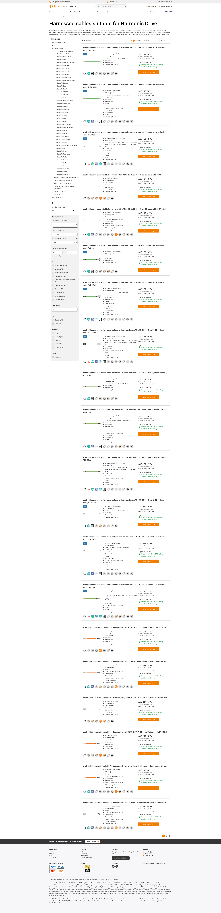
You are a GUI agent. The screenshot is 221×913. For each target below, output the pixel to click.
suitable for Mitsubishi (63, 139)
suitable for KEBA (61, 121)
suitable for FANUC (62, 95)
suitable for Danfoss (62, 83)
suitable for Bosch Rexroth (64, 77)
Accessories (58, 194)
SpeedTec (58, 357)
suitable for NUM (61, 148)
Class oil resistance (58, 231)
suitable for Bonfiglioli (62, 74)
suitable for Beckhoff (62, 68)
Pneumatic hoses (57, 197)
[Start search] (125, 6)
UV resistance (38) (60, 300)
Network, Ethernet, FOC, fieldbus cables (66, 178)
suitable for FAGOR (62, 92)
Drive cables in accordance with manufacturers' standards (93, 16)
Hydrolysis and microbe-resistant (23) (65, 281)
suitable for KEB (61, 118)
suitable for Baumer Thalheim (65, 62)
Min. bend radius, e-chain (59, 238)
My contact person (155, 12)
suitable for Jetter (61, 116)
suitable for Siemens (62, 166)
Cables (54, 45)
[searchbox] (109, 6)
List (131, 41)
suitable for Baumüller (62, 65)
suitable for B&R (61, 59)
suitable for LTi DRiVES (63, 136)
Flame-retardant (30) (61, 273)
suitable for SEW (61, 163)
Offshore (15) (59, 289)
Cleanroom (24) (59, 292)
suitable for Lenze (61, 130)
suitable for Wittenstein (63, 175)
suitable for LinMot (62, 133)
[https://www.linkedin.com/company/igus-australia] (116, 866)
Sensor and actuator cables (62, 184)
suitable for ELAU (61, 89)
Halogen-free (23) (60, 276)
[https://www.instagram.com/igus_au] (113, 866)
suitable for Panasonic (63, 154)
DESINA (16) (59, 337)
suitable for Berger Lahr (63, 71)
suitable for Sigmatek (62, 169)
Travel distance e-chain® (59, 220)
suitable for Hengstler (62, 110)
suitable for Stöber (61, 172)
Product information (75, 12)
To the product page (149, 72)
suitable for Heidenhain (63, 104)
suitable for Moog (61, 142)
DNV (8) (57, 340)
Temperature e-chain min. (60, 249)
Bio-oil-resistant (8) (61, 265)
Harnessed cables (74, 16)
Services (99, 12)
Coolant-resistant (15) (61, 285)
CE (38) (57, 333)
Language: (150, 863)
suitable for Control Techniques (65, 80)
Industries (89, 12)
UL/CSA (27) (59, 347)
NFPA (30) (58, 344)
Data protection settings (111, 879)
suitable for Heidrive (62, 107)
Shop (50, 12)
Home (52, 16)
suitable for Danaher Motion (64, 127)
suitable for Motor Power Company (66, 145)
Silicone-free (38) (60, 296)
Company (109, 12)
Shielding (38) (59, 320)
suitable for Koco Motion (63, 124)
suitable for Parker (61, 157)
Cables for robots (59, 192)
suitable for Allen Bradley (63, 56)
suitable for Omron (61, 151)
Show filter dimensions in (58, 207)
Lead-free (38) (59, 269)
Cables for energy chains (61, 16)
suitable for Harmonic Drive (64, 101)
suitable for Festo (61, 98)
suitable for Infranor (62, 113)
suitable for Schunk (62, 160)
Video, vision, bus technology (63, 181)
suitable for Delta (61, 86)
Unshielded (58, 324)
